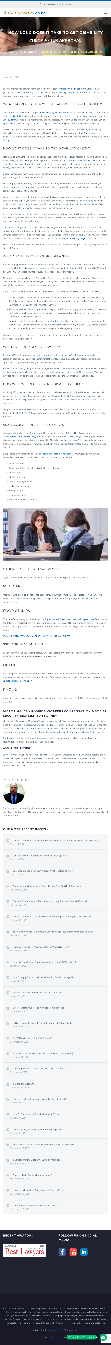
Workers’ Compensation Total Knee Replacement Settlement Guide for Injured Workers (56, 840)
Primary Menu (105, 13)
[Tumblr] (17, 780)
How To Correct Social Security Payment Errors (36, 1114)
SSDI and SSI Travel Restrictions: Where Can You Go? (38, 992)
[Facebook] (5, 780)
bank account (58, 321)
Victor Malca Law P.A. (55, 1330)
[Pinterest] (13, 780)
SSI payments (90, 160)
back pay (7, 140)
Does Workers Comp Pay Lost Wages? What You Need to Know (43, 870)
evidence (12, 119)
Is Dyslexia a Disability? (24, 1083)
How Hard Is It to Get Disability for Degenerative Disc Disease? (43, 1144)
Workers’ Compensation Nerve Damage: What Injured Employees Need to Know (52, 916)
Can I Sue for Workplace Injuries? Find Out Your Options (40, 855)
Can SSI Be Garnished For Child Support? (32, 1038)
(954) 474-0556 (64, 4)
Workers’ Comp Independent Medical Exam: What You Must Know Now (47, 886)
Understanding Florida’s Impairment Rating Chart (37, 1129)
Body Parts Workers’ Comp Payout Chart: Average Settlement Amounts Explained (53, 931)
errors (12, 328)
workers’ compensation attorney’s (34, 728)
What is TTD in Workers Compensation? (32, 1175)
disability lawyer (78, 238)
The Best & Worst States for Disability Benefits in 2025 (39, 1098)
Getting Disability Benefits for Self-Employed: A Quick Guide (42, 1022)
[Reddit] (26, 780)
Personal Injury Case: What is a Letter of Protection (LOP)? (42, 946)
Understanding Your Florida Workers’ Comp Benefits (38, 1007)
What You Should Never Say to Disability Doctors (36, 1205)
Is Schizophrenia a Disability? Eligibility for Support (38, 1159)
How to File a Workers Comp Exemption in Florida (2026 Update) (44, 962)
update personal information (17, 680)
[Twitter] (9, 780)
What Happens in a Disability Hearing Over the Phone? (39, 1068)
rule (85, 200)
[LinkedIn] (22, 780)
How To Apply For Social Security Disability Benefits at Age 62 (43, 977)
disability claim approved (73, 88)
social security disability (83, 732)
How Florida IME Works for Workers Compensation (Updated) (43, 1053)
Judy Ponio (8, 754)
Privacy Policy (57, 1337)
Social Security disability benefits (56, 112)
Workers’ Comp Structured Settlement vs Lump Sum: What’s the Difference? (50, 901)
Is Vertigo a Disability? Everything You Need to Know (38, 1190)
